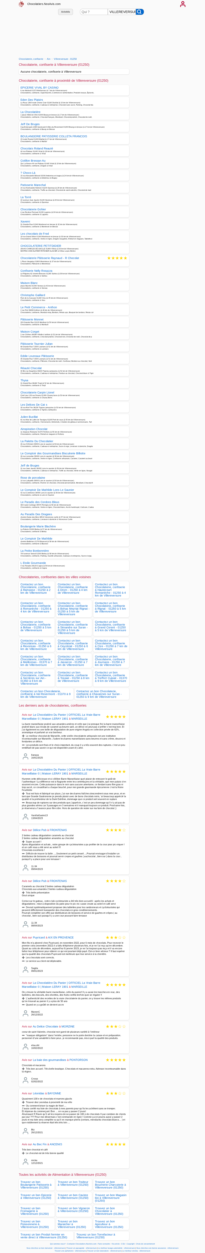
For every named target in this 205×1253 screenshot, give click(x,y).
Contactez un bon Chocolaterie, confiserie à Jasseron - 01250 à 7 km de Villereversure (73, 660)
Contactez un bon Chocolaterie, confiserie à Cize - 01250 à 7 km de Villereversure (111, 644)
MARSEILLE (79, 718)
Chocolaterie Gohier (33, 209)
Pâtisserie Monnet (32, 319)
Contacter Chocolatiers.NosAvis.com (81, 1244)
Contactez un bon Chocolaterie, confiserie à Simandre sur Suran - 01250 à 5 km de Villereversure (73, 627)
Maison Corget (29, 331)
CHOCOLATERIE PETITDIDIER (40, 246)
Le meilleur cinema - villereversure (136, 1251)
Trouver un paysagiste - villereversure (82, 1248)
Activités (65, 12)
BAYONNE (54, 1093)
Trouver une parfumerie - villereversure (70, 1251)
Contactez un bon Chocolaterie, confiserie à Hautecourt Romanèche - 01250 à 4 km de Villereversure (110, 590)
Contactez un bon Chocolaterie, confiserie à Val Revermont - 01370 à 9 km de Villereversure (45, 694)
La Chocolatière (30, 112)
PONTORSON (78, 1059)
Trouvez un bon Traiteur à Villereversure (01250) (73, 1183)
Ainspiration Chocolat (34, 429)
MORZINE (67, 1026)
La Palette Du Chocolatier (36, 441)
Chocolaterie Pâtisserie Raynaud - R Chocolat (49, 258)
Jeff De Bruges (30, 124)
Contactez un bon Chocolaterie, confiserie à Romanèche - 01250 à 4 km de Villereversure (35, 607)
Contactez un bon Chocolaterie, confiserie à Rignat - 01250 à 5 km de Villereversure (110, 607)
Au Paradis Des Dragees (36, 514)
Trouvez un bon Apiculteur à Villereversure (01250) (109, 1224)
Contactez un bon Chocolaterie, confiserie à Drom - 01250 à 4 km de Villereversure (73, 588)
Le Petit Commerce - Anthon (38, 307)
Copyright (131, 1244)
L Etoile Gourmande (33, 563)
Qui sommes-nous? (58, 1244)
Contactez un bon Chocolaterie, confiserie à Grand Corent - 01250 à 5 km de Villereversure (110, 626)
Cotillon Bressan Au (32, 161)
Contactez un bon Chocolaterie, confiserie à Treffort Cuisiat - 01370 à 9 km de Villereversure (111, 676)
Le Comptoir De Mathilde (36, 538)
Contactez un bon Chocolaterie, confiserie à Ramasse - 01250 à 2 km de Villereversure (35, 588)
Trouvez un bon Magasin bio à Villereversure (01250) (110, 1198)
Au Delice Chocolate (45, 1026)
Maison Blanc (29, 283)
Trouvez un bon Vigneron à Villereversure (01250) (74, 1210)
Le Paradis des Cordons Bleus (39, 502)
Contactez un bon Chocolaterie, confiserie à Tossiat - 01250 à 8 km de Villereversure (74, 676)
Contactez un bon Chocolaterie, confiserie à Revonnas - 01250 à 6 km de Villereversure (35, 644)
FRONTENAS (58, 830)
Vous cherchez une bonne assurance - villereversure (157, 1248)
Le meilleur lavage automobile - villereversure (116, 1248)
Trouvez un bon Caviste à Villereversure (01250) (73, 1196)
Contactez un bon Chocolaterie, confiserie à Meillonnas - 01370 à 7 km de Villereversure (36, 660)
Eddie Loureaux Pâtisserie (37, 356)
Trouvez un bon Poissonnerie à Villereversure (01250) (34, 1224)
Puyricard (39, 937)
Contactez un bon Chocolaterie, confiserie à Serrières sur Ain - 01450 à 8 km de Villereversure (35, 678)
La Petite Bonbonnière (34, 551)
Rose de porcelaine (32, 478)
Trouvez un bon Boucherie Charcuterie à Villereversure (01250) (110, 1184)
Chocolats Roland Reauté (36, 148)
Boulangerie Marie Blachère (38, 526)
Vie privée (116, 1244)
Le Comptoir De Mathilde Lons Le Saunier (47, 490)
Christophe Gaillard (32, 295)
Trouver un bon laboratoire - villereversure (104, 1251)
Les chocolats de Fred (34, 234)
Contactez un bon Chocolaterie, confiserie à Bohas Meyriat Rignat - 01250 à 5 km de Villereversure (74, 609)
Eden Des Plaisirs (31, 100)
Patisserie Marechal (33, 185)
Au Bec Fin (40, 1144)
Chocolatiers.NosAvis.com (44, 3)
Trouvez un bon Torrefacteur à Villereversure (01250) (95, 1236)
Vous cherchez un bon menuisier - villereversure (45, 1248)
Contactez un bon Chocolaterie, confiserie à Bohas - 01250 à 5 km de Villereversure (35, 626)
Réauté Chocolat (31, 368)
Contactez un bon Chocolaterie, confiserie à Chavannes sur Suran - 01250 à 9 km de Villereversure (99, 694)
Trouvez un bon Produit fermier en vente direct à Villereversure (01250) (43, 1236)
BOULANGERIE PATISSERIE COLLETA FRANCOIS (53, 136)
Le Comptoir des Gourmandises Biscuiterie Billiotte (52, 453)
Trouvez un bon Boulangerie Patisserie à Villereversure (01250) (36, 1184)
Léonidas (38, 1093)
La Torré (25, 197)
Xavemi (25, 221)
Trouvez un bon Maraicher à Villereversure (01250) (72, 1224)
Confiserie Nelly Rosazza (36, 271)
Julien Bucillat (29, 417)
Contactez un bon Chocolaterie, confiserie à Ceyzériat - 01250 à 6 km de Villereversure (73, 644)
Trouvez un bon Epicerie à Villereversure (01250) (35, 1196)
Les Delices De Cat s (33, 405)
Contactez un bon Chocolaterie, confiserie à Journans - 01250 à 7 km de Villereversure (110, 660)
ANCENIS (56, 1144)
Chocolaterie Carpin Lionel (37, 392)
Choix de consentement (145, 1244)
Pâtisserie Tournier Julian (36, 344)
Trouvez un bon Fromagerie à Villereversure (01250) (34, 1211)
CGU (123, 1244)
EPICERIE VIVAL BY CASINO (39, 87)
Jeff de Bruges (29, 465)
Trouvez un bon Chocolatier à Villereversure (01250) (109, 1211)
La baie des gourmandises (49, 1059)
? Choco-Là (27, 173)
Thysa (24, 380)
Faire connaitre (104, 1244)
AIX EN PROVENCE (61, 937)
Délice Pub (39, 830)
